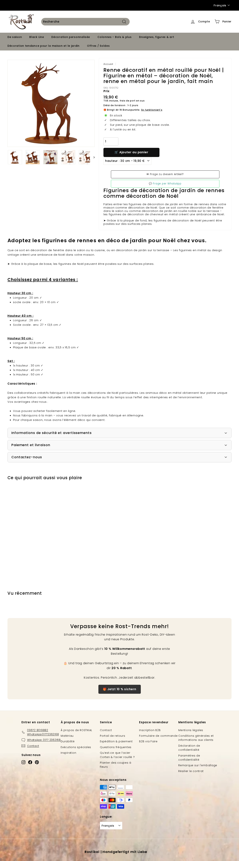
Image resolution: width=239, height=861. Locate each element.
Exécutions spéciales (76, 747)
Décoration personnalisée (70, 37)
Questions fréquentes (115, 747)
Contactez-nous (26, 457)
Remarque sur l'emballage (197, 765)
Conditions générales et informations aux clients (196, 738)
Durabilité (68, 741)
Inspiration (68, 753)
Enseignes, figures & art (156, 37)
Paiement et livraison (30, 445)
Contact (106, 730)
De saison (14, 37)
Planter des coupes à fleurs (115, 765)
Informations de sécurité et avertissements (51, 432)
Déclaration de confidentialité (189, 748)
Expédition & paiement (116, 741)
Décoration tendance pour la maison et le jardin (43, 46)
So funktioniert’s (151, 109)
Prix (106, 91)
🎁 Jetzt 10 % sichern (119, 689)
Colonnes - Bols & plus (114, 37)
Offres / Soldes (98, 46)
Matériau (67, 736)
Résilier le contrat (191, 771)
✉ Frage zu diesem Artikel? (165, 174)
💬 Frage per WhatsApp (165, 183)
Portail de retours (112, 736)
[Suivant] (92, 157)
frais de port (128, 100)
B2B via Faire (148, 741)
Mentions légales (190, 730)
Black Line (36, 37)
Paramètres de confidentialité (189, 758)
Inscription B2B (150, 730)
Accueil (108, 64)
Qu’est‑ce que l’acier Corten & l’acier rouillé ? (117, 755)
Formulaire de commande (158, 736)
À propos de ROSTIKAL (76, 730)
